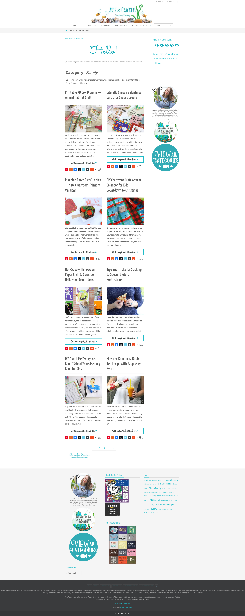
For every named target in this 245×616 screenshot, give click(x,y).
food (168, 488)
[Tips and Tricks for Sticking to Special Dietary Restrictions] (125, 301)
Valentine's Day (159, 513)
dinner (146, 489)
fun (173, 488)
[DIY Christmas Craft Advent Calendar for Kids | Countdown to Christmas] (125, 211)
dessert (175, 484)
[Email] (83, 169)
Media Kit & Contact (146, 586)
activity (146, 480)
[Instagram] (172, 47)
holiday (153, 495)
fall (154, 488)
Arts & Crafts (105, 586)
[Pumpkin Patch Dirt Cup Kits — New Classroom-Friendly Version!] (83, 211)
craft (160, 483)
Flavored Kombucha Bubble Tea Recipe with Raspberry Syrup (124, 364)
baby (163, 480)
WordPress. (129, 607)
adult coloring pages (155, 480)
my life (172, 500)
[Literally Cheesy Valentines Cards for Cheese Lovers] (125, 118)
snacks (159, 509)
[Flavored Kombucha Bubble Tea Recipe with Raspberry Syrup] (125, 390)
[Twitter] (162, 47)
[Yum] (70, 169)
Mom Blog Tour (166, 500)
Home (89, 586)
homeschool (165, 495)
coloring (146, 484)
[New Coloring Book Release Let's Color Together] (117, 502)
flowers (163, 488)
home (159, 495)
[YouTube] (177, 47)
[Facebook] (157, 47)
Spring (163, 509)
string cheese (168, 509)
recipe (170, 504)
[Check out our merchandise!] (122, 545)
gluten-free (158, 492)
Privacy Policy (170, 2)
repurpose (146, 509)
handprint (171, 492)
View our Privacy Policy (122, 604)
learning (158, 500)
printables (162, 504)
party (155, 505)
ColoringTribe (153, 484)
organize (146, 505)
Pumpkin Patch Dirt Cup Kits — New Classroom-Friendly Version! (83, 185)
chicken (168, 480)
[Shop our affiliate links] (112, 516)
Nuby (176, 500)
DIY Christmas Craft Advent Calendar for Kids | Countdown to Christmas (124, 185)
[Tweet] (79, 169)
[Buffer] (87, 169)
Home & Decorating (130, 586)
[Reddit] (92, 169)
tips (152, 513)
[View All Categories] (165, 157)
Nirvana (122, 607)
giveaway (151, 492)
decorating (168, 484)
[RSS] (129, 613)
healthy (146, 495)
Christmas (174, 480)
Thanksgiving (147, 513)
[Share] (75, 169)
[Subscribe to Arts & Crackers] (165, 131)
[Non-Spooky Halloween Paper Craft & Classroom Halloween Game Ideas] (83, 301)
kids (152, 500)
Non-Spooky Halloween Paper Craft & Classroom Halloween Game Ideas (80, 274)
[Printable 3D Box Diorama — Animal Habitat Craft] (83, 118)
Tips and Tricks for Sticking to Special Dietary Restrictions (124, 274)
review (153, 508)
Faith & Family (117, 586)
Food (96, 586)
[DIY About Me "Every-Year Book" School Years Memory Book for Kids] (83, 390)
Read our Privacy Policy (74, 38)
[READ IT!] (83, 163)
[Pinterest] (167, 47)
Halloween (165, 492)
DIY (150, 488)
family (158, 488)
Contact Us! (159, 2)
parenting (151, 505)
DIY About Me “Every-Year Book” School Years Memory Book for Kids (82, 364)
